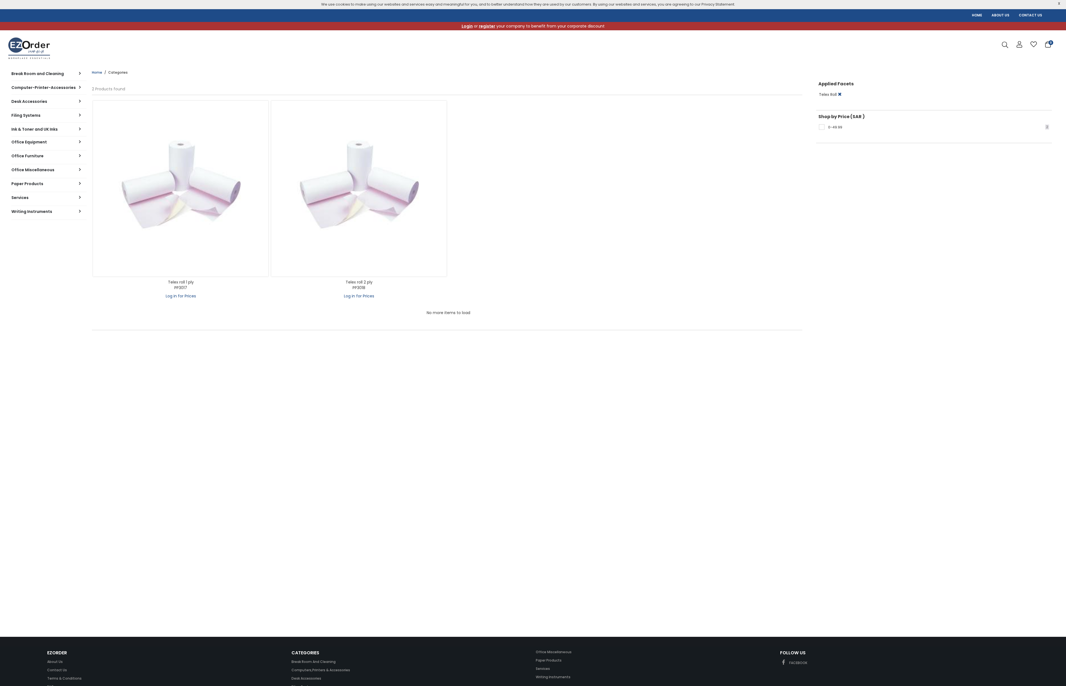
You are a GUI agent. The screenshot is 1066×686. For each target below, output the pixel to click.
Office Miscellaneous (554, 652)
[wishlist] (1033, 45)
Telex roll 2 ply (359, 282)
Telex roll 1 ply (181, 282)
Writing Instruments (553, 677)
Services (543, 668)
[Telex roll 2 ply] (359, 188)
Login (467, 26)
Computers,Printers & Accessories (320, 670)
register (487, 26)
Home (97, 72)
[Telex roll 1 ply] (180, 188)
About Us (55, 661)
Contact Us (57, 670)
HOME (977, 15)
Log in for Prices (181, 296)
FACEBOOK (797, 662)
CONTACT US (1030, 15)
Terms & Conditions (64, 678)
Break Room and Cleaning (313, 661)
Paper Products (549, 660)
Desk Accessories (306, 678)
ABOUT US (1000, 15)
